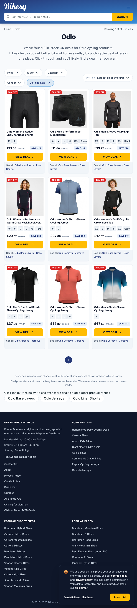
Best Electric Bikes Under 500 (89, 551)
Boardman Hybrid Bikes (18, 528)
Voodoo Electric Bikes (17, 562)
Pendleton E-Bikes (15, 551)
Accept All (120, 597)
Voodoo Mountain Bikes (18, 585)
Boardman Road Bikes (85, 539)
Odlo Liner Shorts (24, 165)
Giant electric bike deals (86, 446)
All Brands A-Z (12, 498)
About (7, 469)
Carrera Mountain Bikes (18, 539)
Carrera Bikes (80, 435)
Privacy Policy (12, 475)
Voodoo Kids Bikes (15, 568)
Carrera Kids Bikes (15, 574)
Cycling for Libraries (16, 504)
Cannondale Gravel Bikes (86, 458)
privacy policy (84, 579)
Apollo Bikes (79, 452)
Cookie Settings (72, 597)
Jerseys (79, 252)
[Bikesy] (15, 7)
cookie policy (119, 575)
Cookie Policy (12, 481)
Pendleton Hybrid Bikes (18, 557)
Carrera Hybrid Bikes (16, 534)
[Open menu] (129, 7)
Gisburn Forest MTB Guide (19, 510)
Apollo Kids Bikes (82, 441)
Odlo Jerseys (65, 252)
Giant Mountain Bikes (84, 545)
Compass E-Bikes (82, 557)
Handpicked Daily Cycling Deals (91, 429)
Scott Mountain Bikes (16, 580)
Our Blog (9, 492)
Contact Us (10, 463)
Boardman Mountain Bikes (87, 528)
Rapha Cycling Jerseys (85, 464)
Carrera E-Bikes (13, 545)
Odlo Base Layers (67, 165)
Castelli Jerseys (81, 470)
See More (54, 433)
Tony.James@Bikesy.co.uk (20, 456)
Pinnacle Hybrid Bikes (85, 562)
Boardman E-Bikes (83, 534)
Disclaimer (87, 597)
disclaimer (81, 587)
